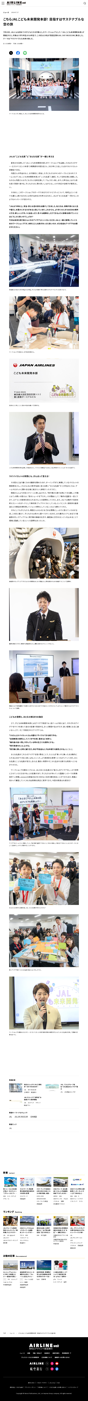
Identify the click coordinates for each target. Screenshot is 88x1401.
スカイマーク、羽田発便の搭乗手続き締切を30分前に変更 (27, 1191)
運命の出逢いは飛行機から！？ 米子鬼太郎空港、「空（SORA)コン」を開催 (43, 1230)
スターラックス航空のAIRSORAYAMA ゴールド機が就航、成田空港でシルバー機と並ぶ (44, 1191)
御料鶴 (5, 1243)
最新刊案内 (56, 1353)
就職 (62, 1201)
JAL (25, 1090)
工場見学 (26, 1092)
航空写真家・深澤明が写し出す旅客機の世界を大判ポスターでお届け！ (44, 1274)
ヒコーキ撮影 (24, 1282)
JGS (71, 1240)
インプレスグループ (73, 1387)
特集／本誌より (37, 1353)
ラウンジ (38, 1103)
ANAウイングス (57, 1199)
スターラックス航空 (42, 1201)
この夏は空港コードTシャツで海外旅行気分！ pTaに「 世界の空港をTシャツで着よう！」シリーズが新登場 (60, 1274)
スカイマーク (24, 1196)
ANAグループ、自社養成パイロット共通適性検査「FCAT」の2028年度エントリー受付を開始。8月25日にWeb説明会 (60, 1191)
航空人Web (31, 1383)
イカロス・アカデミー (42, 1383)
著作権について (42, 1387)
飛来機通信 (65, 1353)
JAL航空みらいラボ (70, 1092)
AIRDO (55, 1196)
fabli (38, 1279)
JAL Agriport (11, 1235)
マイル (81, 1201)
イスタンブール (24, 1238)
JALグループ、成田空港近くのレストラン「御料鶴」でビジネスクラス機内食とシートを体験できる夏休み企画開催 (10, 1230)
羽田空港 (22, 1199)
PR (9, 1279)
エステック (31, 1103)
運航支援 (73, 1248)
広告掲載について (47, 1357)
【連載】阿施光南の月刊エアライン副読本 (60, 1240)
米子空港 (43, 1235)
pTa (54, 1279)
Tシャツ (59, 1279)
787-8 (22, 1235)
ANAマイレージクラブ (76, 1199)
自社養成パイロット (59, 1204)
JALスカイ (6, 1238)
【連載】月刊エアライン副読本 (60, 1236)
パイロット (56, 1201)
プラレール (6, 1199)
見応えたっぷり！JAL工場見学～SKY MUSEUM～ (33, 1085)
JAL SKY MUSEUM (21, 1116)
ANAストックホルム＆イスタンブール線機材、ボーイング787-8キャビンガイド (27, 1230)
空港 (65, 1282)
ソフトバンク (73, 1201)
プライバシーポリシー (30, 1387)
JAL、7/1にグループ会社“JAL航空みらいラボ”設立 (69, 1086)
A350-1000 (40, 1196)
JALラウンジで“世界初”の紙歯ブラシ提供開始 (32, 1098)
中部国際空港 (7, 1285)
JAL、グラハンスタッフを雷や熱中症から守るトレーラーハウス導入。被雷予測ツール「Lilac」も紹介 (77, 1230)
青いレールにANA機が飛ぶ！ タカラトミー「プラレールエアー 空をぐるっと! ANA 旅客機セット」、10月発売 (10, 1191)
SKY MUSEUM (32, 1090)
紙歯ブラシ (27, 1105)
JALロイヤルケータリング (10, 1240)
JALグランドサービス (76, 1238)
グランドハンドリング (76, 1243)
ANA (4, 1196)
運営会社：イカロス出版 (16, 1387)
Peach (66, 1199)
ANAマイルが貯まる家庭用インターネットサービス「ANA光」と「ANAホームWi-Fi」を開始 (77, 1191)
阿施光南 (56, 1244)
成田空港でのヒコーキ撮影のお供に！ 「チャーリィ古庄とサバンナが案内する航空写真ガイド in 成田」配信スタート (27, 1274)
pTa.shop (52, 1383)
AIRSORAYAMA (41, 1199)
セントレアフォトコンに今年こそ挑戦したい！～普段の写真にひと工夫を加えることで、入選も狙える (10, 1274)
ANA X (76, 1196)
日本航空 (33, 1116)
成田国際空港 (24, 1285)
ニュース (22, 1353)
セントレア (14, 1279)
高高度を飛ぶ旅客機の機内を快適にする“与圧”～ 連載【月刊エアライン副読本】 (60, 1230)
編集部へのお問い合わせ (62, 1357)
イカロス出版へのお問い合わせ (57, 1387)
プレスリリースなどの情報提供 (30, 1357)
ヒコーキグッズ (11, 1196)
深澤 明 (43, 1279)
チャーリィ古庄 (29, 1279)
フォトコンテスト (7, 1282)
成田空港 (39, 1204)
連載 (28, 1353)
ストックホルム (24, 1240)
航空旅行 (33, 1092)
